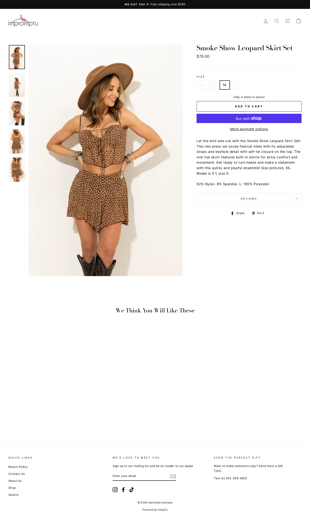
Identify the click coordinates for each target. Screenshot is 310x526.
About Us (15, 480)
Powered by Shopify (155, 509)
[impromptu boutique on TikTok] (131, 489)
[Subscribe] (173, 476)
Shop (12, 487)
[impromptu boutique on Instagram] (115, 489)
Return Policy (18, 466)
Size (201, 76)
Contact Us (16, 473)
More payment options (249, 129)
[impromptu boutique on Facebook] (123, 489)
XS (203, 85)
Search (13, 494)
